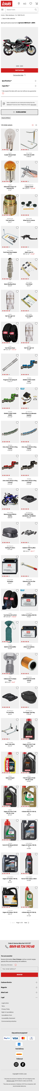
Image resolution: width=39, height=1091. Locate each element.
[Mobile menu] (2, 9)
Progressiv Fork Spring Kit (10, 379)
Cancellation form (7, 1015)
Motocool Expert (10, 778)
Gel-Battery (10, 581)
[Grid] (32, 125)
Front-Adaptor (29, 316)
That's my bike (19, 70)
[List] (36, 125)
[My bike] (24, 3)
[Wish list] (30, 3)
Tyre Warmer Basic (10, 348)
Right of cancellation (8, 1012)
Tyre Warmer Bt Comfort (10, 615)
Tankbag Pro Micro (10, 547)
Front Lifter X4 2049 (29, 155)
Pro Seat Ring (10, 712)
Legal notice (5, 1003)
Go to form (33, 104)
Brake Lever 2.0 (29, 252)
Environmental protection (9, 1021)
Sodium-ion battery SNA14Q (29, 615)
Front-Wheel (29, 284)
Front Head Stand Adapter (10, 252)
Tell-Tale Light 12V (10, 316)
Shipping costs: (10, 1081)
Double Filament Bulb (10, 155)
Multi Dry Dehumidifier (10, 647)
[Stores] (18, 3)
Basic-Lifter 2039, (10, 744)
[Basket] (36, 3)
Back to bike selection (8, 18)
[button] (36, 9)
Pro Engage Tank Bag (29, 712)
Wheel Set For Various (29, 220)
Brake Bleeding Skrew (10, 284)
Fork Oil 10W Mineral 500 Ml (10, 845)
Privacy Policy (6, 1009)
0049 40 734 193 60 (21, 947)
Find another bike (18, 75)
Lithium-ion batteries (28, 647)
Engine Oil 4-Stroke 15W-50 (10, 912)
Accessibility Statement (8, 1018)
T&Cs (3, 1006)
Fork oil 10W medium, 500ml (29, 878)
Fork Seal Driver (10, 220)
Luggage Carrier (29, 186)
